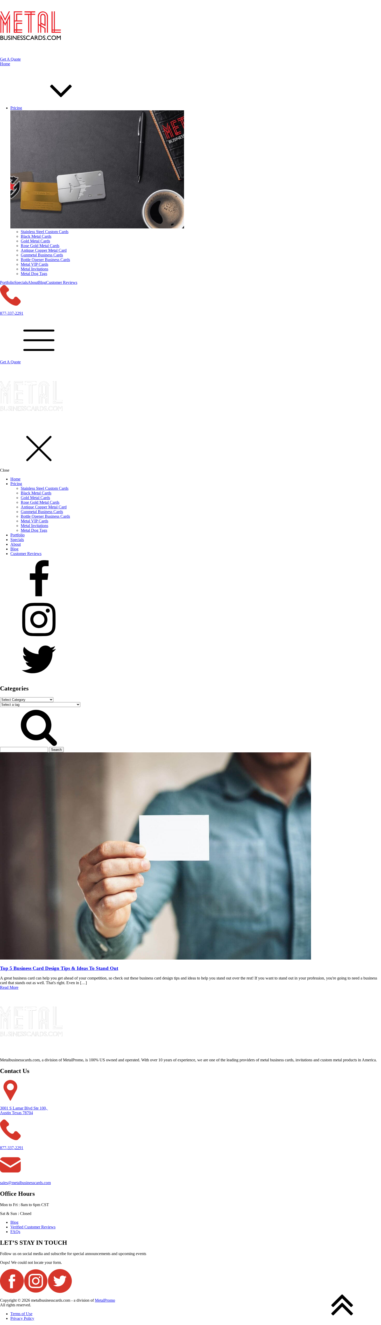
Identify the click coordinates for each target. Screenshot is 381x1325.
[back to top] (342, 1305)
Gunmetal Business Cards (42, 255)
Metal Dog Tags (34, 273)
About (33, 282)
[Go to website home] (31, 425)
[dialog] (190, 522)
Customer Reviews (61, 282)
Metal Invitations (34, 269)
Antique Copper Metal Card (44, 250)
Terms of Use (21, 1314)
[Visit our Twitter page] (190, 660)
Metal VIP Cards (34, 264)
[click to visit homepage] (30, 54)
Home (5, 64)
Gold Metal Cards (35, 241)
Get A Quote (10, 59)
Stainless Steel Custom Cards (44, 231)
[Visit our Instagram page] (190, 620)
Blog (42, 282)
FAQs (15, 1231)
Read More (9, 987)
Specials (21, 282)
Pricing (16, 483)
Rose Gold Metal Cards (40, 245)
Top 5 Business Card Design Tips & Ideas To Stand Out (59, 968)
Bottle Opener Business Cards (45, 259)
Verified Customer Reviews (32, 1227)
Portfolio (7, 282)
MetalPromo (105, 1300)
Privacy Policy (22, 1318)
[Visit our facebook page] (190, 580)
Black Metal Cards (36, 236)
